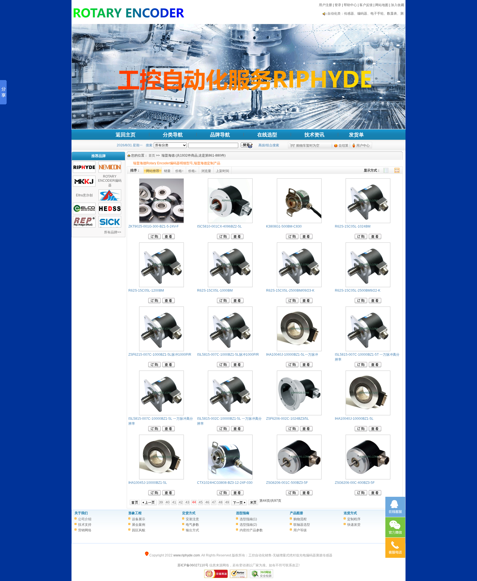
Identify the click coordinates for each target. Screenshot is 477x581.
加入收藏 (397, 5)
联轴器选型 (301, 525)
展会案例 (138, 525)
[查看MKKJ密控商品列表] (84, 185)
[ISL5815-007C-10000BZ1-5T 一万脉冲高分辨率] (368, 350)
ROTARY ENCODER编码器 (109, 181)
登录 (338, 5)
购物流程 (300, 519)
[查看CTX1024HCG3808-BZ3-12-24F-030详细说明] (237, 494)
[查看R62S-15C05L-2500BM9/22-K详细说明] (375, 302)
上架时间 (222, 171)
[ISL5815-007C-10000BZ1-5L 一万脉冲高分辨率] (161, 414)
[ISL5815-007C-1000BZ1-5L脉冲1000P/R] (230, 350)
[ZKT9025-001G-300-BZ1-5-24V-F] (161, 222)
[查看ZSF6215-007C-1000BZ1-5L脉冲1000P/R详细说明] (168, 366)
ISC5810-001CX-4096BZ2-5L (219, 226)
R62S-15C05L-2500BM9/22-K (357, 290)
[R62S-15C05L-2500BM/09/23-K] (299, 286)
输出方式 (192, 530)
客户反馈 (366, 5)
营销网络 (84, 530)
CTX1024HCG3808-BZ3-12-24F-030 (225, 483)
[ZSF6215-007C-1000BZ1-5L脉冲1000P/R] (161, 350)
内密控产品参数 (251, 530)
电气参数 (192, 525)
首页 (152, 155)
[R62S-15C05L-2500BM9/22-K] (368, 286)
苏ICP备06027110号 (192, 565)
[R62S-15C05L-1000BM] (230, 286)
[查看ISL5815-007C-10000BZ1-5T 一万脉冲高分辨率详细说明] (375, 366)
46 (207, 502)
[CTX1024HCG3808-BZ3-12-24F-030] (230, 478)
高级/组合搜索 (268, 145)
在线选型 (267, 135)
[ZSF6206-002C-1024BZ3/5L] (299, 414)
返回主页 (126, 135)
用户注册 (325, 5)
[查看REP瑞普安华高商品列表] (84, 226)
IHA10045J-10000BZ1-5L (147, 483)
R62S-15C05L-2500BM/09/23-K (290, 290)
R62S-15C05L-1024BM (352, 226)
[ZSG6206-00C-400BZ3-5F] (368, 478)
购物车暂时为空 (307, 145)
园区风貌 (138, 530)
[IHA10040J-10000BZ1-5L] (368, 414)
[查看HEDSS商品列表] (110, 213)
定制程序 (354, 519)
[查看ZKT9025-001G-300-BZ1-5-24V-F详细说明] (168, 238)
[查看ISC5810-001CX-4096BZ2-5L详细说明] (237, 238)
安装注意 (192, 519)
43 (187, 502)
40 (167, 502)
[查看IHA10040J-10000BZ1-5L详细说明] (375, 430)
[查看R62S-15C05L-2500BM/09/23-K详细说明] (306, 302)
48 (220, 502)
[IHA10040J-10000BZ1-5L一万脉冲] (299, 350)
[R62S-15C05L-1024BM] (368, 222)
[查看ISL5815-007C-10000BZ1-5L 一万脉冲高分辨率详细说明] (168, 430)
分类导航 (173, 135)
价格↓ (192, 171)
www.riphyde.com (186, 555)
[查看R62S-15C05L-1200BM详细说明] (168, 302)
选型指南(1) (248, 519)
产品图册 (296, 513)
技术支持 (84, 525)
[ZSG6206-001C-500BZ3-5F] (299, 478)
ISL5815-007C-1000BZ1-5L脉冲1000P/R (228, 354)
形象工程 (135, 513)
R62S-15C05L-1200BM (146, 290)
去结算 (343, 145)
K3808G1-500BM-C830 (284, 226)
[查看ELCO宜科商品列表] (84, 213)
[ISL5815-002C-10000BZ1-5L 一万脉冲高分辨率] (230, 414)
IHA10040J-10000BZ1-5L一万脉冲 (292, 354)
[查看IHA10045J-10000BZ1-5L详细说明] (168, 494)
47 (214, 502)
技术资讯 (314, 135)
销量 (167, 171)
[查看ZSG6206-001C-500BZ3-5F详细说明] (306, 494)
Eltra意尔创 (84, 195)
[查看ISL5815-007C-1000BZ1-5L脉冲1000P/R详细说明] (237, 366)
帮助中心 (350, 5)
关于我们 (81, 513)
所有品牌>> (112, 232)
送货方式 (350, 513)
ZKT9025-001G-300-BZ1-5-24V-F (153, 226)
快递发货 (354, 525)
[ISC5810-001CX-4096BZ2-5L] (230, 222)
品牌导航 (220, 135)
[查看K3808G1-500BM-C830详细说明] (306, 238)
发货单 (356, 135)
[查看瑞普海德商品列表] (84, 172)
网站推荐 (152, 171)
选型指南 (242, 513)
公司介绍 (84, 519)
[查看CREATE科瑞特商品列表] (110, 200)
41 (174, 502)
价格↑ (179, 171)
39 (161, 502)
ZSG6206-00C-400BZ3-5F (355, 483)
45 (201, 502)
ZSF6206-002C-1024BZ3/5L (287, 419)
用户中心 (363, 145)
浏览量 (206, 171)
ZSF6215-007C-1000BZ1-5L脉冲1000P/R (159, 354)
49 (227, 502)
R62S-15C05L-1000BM (215, 290)
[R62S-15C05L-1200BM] (161, 286)
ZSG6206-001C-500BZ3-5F (287, 483)
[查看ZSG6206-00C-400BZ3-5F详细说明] (375, 494)
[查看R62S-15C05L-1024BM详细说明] (375, 238)
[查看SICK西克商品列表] (110, 226)
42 (181, 502)
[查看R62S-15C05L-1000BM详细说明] (237, 302)
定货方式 (188, 513)
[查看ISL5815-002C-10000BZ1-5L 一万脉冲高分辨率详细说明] (237, 430)
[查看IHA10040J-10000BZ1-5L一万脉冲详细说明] (306, 366)
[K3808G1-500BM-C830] (299, 222)
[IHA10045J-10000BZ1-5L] (161, 478)
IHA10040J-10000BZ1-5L (354, 419)
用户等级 (300, 530)
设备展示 (138, 519)
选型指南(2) (248, 525)
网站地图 (381, 5)
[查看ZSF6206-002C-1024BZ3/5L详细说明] (306, 430)
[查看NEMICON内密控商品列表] (110, 172)
